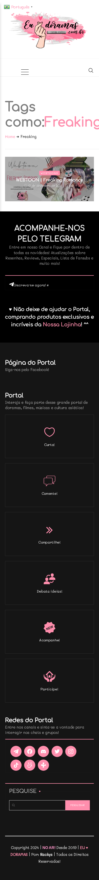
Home (10, 136)
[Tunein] (43, 765)
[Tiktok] (16, 765)
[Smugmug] (30, 765)
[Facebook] (30, 751)
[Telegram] (16, 751)
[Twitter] (57, 751)
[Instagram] (71, 751)
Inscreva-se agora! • (31, 285)
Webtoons (49, 173)
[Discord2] (43, 751)
